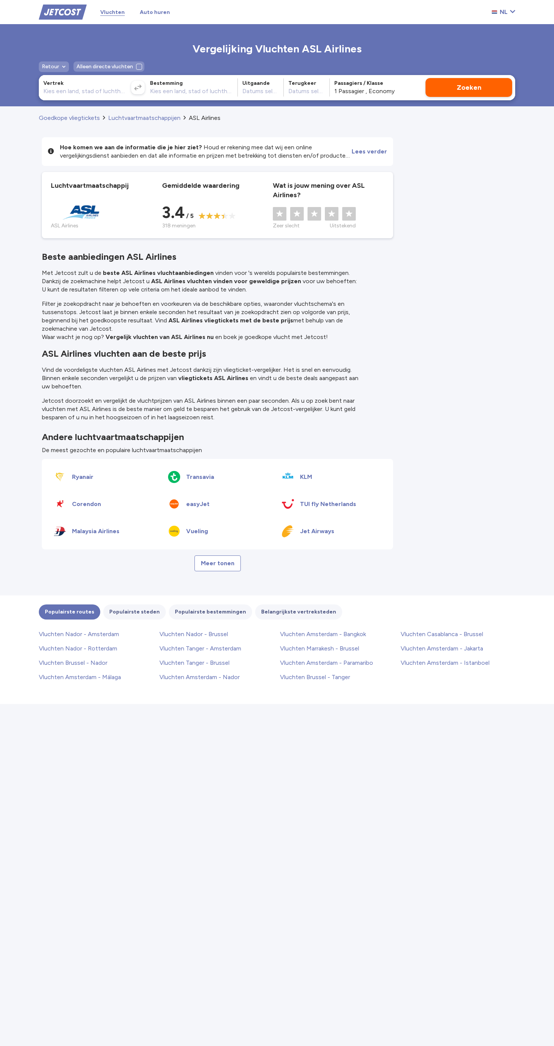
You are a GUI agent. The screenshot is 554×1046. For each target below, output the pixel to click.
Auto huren (155, 12)
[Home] (63, 11)
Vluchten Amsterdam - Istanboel (445, 662)
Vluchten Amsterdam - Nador (199, 677)
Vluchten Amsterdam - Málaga (80, 677)
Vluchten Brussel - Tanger (315, 677)
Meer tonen (217, 563)
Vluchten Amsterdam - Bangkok (323, 634)
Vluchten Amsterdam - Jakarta (442, 648)
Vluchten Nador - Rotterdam (78, 648)
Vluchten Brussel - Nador (73, 662)
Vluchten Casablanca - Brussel (442, 634)
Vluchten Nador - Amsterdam (79, 634)
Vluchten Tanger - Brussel (194, 662)
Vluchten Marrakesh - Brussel (319, 648)
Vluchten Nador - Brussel (193, 634)
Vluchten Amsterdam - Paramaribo (326, 662)
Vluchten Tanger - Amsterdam (200, 648)
